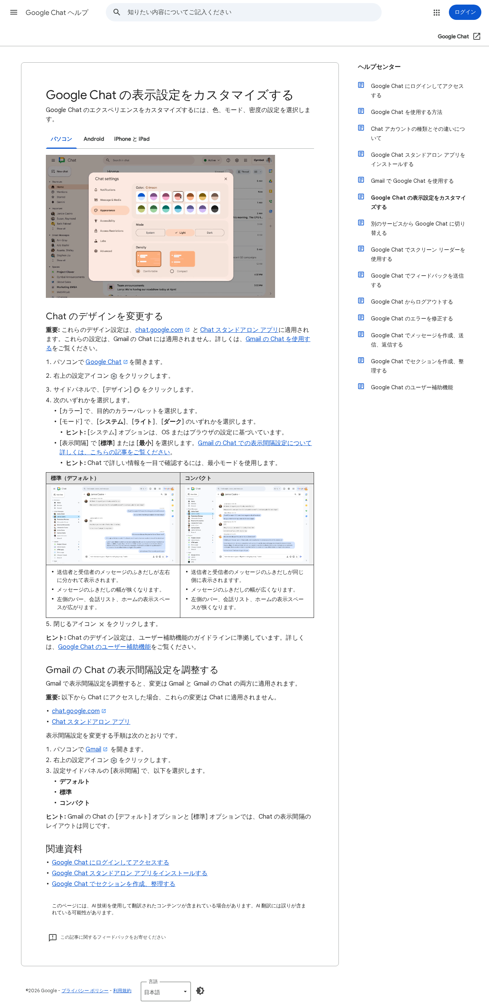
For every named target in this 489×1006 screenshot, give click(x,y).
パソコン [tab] (61, 139)
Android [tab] (94, 139)
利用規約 (122, 990)
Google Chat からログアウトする (412, 301)
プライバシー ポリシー (85, 990)
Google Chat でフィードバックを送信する (417, 280)
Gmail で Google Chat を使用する (412, 180)
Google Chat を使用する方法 (406, 112)
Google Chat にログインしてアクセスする (110, 862)
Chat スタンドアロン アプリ (239, 330)
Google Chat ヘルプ (57, 12)
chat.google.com (159, 330)
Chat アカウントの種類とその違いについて (418, 133)
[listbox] (166, 991)
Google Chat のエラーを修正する (412, 318)
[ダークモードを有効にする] (200, 991)
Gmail (93, 749)
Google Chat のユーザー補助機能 (104, 647)
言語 (153, 981)
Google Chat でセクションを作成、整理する (113, 884)
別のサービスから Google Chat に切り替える (418, 228)
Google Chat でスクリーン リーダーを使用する (418, 254)
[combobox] (254, 12)
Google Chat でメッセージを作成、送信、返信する (417, 340)
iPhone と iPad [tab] (132, 139)
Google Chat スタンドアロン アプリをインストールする (130, 873)
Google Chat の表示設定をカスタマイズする (418, 202)
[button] (14, 12)
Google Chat (103, 362)
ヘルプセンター (379, 67)
